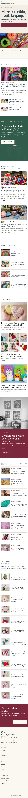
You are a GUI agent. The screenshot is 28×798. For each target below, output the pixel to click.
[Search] (21, 2)
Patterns (3, 750)
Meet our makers (19, 167)
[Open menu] (25, 2)
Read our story (20, 722)
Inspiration (3, 755)
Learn (2, 752)
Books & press (4, 766)
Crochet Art (3, 758)
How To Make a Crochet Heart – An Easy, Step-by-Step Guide (13, 324)
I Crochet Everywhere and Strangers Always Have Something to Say (12, 191)
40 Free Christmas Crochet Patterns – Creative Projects (11, 355)
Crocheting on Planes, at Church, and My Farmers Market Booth (14, 225)
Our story (5, 452)
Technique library (5, 778)
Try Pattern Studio (12, 29)
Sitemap (3, 783)
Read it (3, 200)
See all (22, 298)
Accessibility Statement (21, 793)
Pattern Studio (4, 775)
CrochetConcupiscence (8, 2)
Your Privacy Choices (12, 793)
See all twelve (21, 562)
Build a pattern (7, 141)
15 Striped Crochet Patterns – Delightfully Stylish (17, 108)
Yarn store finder (5, 780)
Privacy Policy (4, 793)
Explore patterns (14, 25)
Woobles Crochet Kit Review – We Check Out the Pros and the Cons (14, 386)
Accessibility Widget (17, 795)
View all (22, 64)
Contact (3, 769)
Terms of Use (9, 795)
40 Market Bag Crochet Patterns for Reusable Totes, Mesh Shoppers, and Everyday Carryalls (17, 102)
